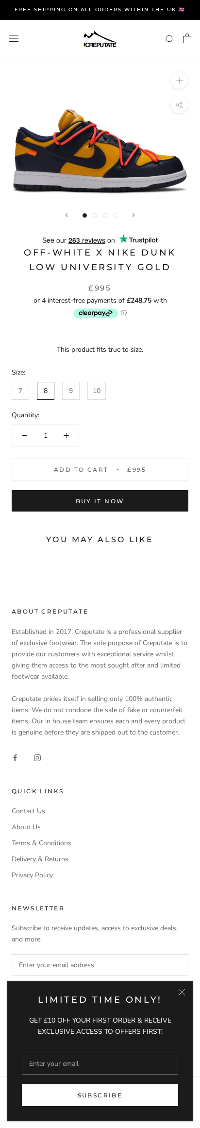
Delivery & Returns (40, 859)
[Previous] (66, 215)
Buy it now (100, 501)
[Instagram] (37, 757)
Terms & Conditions (41, 843)
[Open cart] (187, 38)
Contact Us (28, 811)
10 (96, 390)
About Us (26, 827)
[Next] (133, 215)
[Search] (170, 38)
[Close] (181, 992)
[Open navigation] (13, 38)
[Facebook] (15, 757)
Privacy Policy (32, 875)
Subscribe (100, 1095)
